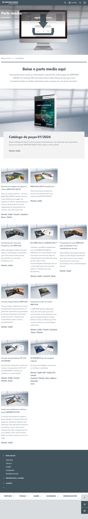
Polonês (40, 332)
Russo (3, 217)
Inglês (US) (51, 372)
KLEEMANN (10, 470)
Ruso (47, 378)
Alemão (12, 151)
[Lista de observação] (65, 3)
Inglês (18, 151)
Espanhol (24, 214)
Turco (32, 384)
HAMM (8, 467)
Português (34, 381)
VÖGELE (9, 463)
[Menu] (85, 3)
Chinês (9, 217)
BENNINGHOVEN (12, 474)
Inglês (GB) (41, 372)
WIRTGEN (9, 460)
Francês (17, 214)
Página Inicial (6, 58)
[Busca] (80, 3)
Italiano (53, 378)
